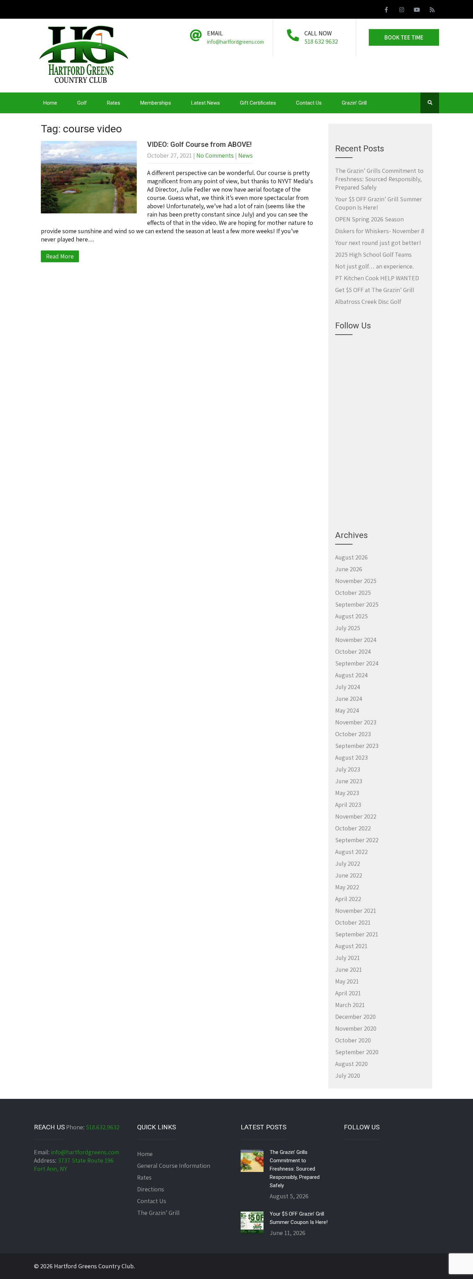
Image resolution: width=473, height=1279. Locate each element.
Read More (60, 256)
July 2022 (347, 863)
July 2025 (347, 628)
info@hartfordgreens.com (85, 1152)
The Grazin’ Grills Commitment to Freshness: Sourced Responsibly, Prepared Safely (379, 179)
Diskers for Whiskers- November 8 (379, 231)
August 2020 (351, 1064)
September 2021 (356, 934)
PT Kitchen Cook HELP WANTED (377, 278)
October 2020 (353, 1040)
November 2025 (355, 581)
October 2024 (353, 651)
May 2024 (347, 710)
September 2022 (356, 840)
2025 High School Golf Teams (373, 254)
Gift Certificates (258, 103)
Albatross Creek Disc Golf (368, 302)
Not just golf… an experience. (374, 266)
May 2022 (347, 887)
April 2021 (348, 993)
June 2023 (348, 781)
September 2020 (356, 1052)
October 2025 (353, 593)
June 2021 (348, 969)
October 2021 (353, 922)
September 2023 (356, 746)
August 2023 (351, 757)
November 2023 (355, 722)
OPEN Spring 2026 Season (369, 219)
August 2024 (351, 675)
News (245, 155)
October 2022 (353, 828)
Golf (82, 103)
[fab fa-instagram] (402, 11)
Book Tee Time (403, 37)
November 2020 (355, 1028)
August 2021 (351, 946)
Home (50, 103)
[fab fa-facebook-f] (386, 11)
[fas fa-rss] (432, 11)
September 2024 (356, 663)
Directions (150, 1189)
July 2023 (347, 769)
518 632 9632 (321, 41)
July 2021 (347, 958)
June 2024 (348, 699)
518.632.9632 (102, 1127)
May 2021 (347, 981)
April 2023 (348, 805)
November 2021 (355, 911)
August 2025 (351, 616)
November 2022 (355, 816)
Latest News (205, 103)
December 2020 (355, 1017)
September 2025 (356, 604)
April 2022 (348, 899)
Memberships (155, 103)
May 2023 (347, 793)
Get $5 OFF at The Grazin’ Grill (374, 290)
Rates (113, 103)
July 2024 (347, 687)
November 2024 (355, 640)
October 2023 (353, 734)
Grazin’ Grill (354, 103)
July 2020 (347, 1075)
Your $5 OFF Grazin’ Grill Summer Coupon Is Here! (299, 1218)
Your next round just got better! (378, 243)
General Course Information (173, 1166)
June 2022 (348, 875)
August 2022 (351, 852)
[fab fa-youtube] (417, 11)
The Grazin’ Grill (158, 1213)
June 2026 (348, 569)
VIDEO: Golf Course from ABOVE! (199, 144)
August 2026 (351, 557)
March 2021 (350, 1005)
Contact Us (309, 103)
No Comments (215, 155)
